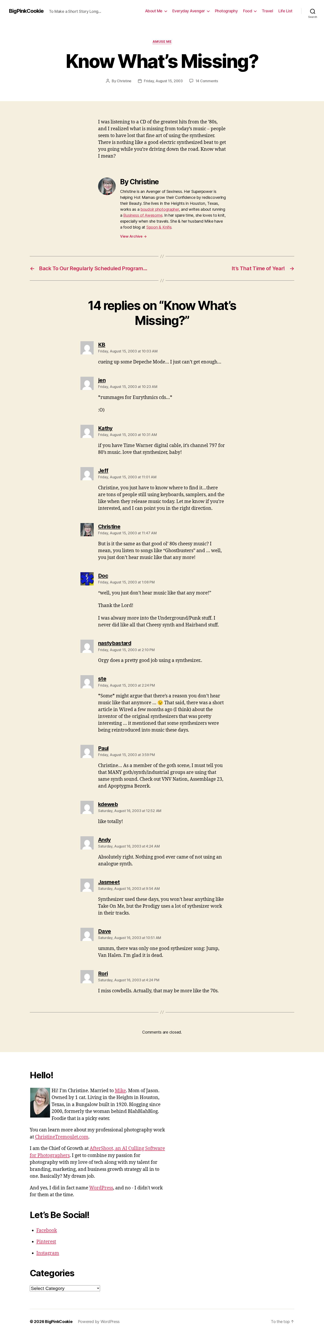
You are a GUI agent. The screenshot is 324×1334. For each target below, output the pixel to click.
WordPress (101, 1188)
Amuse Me (162, 42)
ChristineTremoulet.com (61, 1137)
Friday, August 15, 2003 (163, 81)
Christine (124, 81)
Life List (285, 11)
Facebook (46, 1230)
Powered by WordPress (99, 1321)
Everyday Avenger (188, 11)
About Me (153, 11)
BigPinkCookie (26, 11)
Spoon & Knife (158, 227)
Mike (120, 1091)
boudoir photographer (159, 209)
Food (247, 11)
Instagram (47, 1253)
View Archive (133, 236)
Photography (226, 11)
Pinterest (46, 1242)
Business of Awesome (142, 215)
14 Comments (207, 81)
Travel (267, 11)
